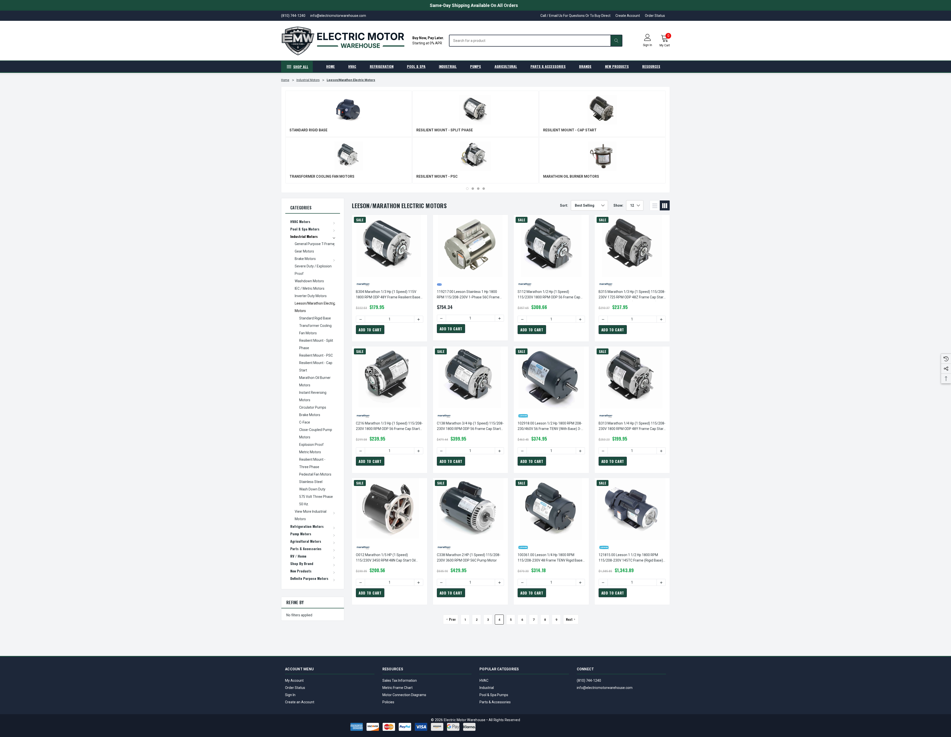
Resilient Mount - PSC (437, 176)
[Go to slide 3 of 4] (478, 188)
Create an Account (299, 702)
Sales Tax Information (399, 680)
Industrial (486, 688)
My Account (294, 680)
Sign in (647, 45)
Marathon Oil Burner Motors (571, 176)
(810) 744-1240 (589, 680)
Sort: (564, 205)
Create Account (627, 16)
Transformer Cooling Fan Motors (322, 176)
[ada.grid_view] (665, 205)
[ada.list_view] (655, 205)
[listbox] (589, 205)
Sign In (290, 695)
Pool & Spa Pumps (493, 695)
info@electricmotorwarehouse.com (605, 688)
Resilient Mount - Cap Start (570, 130)
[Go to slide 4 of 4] (483, 188)
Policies (388, 702)
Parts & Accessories (495, 702)
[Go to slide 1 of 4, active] (467, 188)
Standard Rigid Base (308, 130)
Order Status (655, 16)
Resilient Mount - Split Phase (444, 130)
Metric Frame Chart (397, 688)
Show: (618, 205)
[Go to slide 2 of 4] (473, 188)
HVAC (483, 680)
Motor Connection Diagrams (404, 695)
